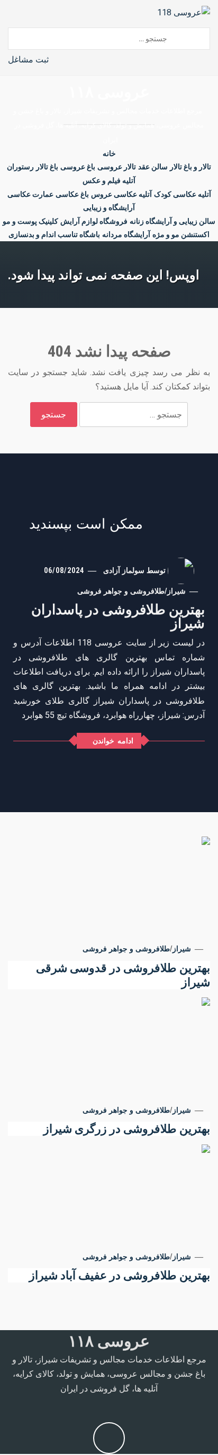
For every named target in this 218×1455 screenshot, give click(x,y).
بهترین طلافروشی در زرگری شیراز (126, 1128)
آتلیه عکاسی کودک (182, 194)
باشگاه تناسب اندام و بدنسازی (54, 234)
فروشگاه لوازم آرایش (94, 221)
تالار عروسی (116, 166)
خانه (109, 153)
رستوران (20, 166)
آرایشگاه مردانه (126, 234)
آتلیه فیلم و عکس (109, 180)
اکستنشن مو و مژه (181, 234)
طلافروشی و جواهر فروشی (121, 591)
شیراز (176, 591)
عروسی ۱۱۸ (109, 92)
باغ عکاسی (72, 194)
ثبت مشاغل (28, 59)
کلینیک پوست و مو (30, 221)
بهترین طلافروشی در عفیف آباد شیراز (119, 1275)
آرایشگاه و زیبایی (109, 207)
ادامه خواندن (113, 740)
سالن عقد (153, 166)
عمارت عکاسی (30, 194)
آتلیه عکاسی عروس (121, 194)
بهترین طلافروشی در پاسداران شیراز (118, 616)
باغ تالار (47, 166)
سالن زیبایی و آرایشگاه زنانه (172, 221)
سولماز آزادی (123, 570)
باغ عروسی (77, 166)
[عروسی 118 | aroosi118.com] (183, 12)
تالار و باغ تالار (190, 166)
